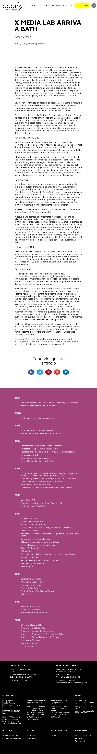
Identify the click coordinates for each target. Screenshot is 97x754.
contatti (67, 5)
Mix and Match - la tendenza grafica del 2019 (42, 433)
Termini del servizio (10, 736)
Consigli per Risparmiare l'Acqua (35, 539)
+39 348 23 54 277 (70, 677)
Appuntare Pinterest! (30, 609)
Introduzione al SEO (30, 455)
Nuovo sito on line (29, 643)
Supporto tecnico (84, 736)
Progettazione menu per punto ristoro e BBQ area (36, 702)
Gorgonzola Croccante (31, 578)
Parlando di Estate (29, 530)
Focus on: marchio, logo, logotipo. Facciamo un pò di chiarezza (49, 402)
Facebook (32, 736)
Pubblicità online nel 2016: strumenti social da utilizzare (46, 487)
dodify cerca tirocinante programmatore (39, 418)
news (58, 5)
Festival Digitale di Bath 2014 (34, 524)
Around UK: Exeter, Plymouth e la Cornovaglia (42, 637)
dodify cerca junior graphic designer (37, 430)
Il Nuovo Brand (27, 594)
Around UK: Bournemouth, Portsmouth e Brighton (44, 634)
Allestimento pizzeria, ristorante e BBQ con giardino (59, 708)
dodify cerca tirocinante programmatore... (84, 712)
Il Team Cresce (27, 551)
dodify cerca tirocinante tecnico (35, 458)
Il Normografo (27, 566)
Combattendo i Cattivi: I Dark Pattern (38, 461)
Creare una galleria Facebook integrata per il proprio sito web (49, 478)
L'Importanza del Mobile (32, 521)
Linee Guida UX (28, 500)
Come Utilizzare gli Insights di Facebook (39, 545)
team (39, 5)
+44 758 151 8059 (23, 677)
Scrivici (80, 738)
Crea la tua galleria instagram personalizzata (41, 481)
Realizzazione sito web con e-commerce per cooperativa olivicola (36, 708)
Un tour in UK (27, 646)
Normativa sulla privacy (11, 738)
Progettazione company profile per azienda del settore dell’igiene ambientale (60, 715)
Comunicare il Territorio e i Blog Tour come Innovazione (46, 527)
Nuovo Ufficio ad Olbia (31, 606)
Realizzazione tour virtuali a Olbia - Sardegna (41, 445)
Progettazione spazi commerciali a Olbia (39, 448)
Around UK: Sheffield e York (33, 628)
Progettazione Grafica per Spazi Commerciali (41, 503)
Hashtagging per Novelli (31, 585)
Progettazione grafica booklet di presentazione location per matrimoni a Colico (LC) (11, 703)
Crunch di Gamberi (29, 588)
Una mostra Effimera (30, 640)
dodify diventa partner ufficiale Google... (84, 707)
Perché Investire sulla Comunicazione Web (40, 560)
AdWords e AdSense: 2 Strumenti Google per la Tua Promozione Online (50, 534)
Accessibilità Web (29, 518)
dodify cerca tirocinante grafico (35, 484)
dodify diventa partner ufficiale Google (39, 405)
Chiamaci (81, 741)
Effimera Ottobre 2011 (31, 625)
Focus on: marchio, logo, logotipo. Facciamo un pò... (84, 702)
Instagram (32, 738)
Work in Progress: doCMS (32, 582)
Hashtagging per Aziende (32, 563)
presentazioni (21, 264)
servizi (32, 5)
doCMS (53, 736)
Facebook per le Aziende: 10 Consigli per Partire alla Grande (48, 554)
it (93, 5)
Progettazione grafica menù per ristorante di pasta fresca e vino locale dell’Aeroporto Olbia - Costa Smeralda (11, 719)
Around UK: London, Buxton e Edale (37, 631)
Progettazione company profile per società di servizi (11, 711)
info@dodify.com (20, 680)
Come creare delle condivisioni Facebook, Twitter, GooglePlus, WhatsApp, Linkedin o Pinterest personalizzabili (49, 474)
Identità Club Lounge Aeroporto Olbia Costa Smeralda (59, 702)
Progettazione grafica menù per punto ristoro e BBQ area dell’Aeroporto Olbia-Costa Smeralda (36, 716)
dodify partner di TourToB (33, 506)
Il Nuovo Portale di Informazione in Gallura (40, 542)
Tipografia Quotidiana (31, 548)
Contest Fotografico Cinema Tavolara (38, 591)
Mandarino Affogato (30, 557)
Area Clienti (82, 5)
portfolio (49, 5)
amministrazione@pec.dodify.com (73, 683)
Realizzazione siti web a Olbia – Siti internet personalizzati (48, 451)
